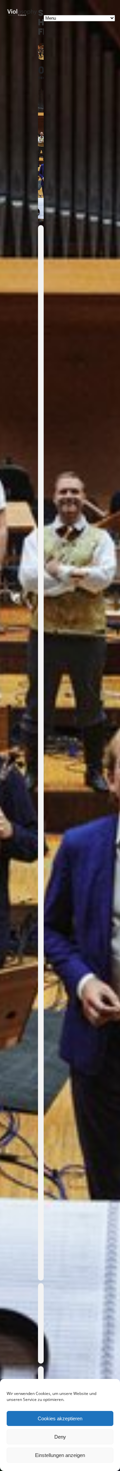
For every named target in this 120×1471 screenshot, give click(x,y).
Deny (60, 1437)
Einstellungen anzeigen (60, 1455)
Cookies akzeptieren (60, 1418)
